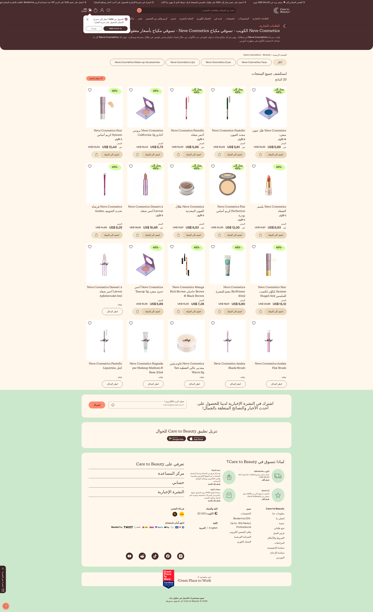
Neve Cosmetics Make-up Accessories (137, 62)
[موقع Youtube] (129, 556)
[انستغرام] (180, 556)
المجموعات (243, 19)
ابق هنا (94, 28)
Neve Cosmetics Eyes (218, 62)
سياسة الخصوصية (275, 548)
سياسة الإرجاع (277, 552)
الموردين (280, 557)
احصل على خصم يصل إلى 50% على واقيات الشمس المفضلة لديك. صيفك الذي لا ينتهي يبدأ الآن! (202, 2)
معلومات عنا (278, 513)
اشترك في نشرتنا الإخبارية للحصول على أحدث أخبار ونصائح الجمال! (122, 2)
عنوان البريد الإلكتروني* (174, 401)
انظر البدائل (112, 311)
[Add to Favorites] (253, 90)
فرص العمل (278, 533)
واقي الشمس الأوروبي (240, 532)
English (213, 528)
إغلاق (87, 19)
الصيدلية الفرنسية (242, 537)
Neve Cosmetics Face (254, 62)
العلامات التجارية (261, 19)
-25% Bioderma (242, 518)
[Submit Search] (139, 10)
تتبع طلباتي (279, 528)
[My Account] (102, 10)
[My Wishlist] (108, 10)
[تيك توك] (155, 556)
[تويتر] (142, 556)
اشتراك (96, 405)
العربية (202, 528)
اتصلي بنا (280, 518)
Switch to (115, 28)
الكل (280, 62)
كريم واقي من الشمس (156, 19)
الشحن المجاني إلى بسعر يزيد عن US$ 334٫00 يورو (278, 2)
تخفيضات (230, 19)
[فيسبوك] (167, 556)
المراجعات (279, 543)
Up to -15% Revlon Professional (240, 525)
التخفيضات (246, 513)
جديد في (218, 19)
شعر (140, 19)
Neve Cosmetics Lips (182, 62)
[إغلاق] (3, 568)
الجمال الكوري (204, 19)
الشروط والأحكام (276, 538)
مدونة (281, 523)
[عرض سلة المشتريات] (95, 10)
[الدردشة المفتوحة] (5, 606)
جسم (173, 19)
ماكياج (131, 19)
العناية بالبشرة (186, 19)
